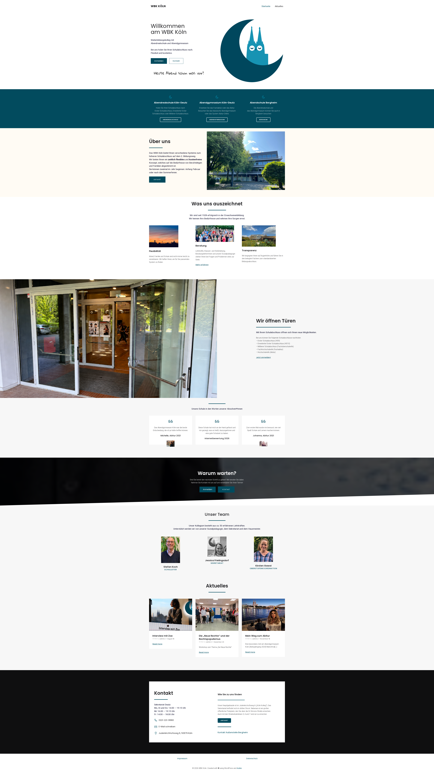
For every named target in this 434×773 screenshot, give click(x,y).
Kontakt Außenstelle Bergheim (233, 732)
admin (161, 639)
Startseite (266, 6)
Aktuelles (279, 6)
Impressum (182, 758)
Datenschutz (252, 758)
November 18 (265, 639)
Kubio (239, 768)
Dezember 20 (219, 642)
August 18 (170, 639)
